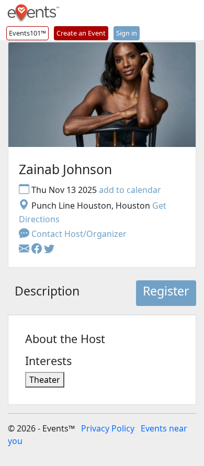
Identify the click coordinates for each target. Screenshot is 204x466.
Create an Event (81, 33)
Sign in (126, 33)
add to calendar (130, 190)
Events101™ (27, 33)
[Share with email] (25, 249)
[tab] (47, 293)
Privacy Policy (107, 428)
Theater (44, 379)
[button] (37, 249)
